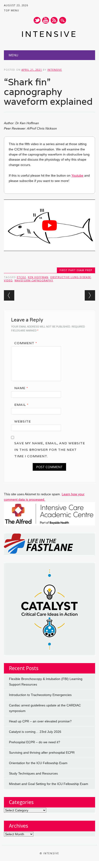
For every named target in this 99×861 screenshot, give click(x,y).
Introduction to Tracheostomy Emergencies (40, 695)
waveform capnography (34, 280)
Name (21, 388)
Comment (25, 343)
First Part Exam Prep (76, 270)
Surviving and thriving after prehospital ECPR (42, 752)
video (8, 280)
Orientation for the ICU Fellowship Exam (38, 763)
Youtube (45, 20)
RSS (54, 20)
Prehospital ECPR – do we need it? (34, 742)
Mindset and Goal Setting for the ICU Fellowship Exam (48, 784)
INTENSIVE (49, 34)
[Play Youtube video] (49, 225)
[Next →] (90, 295)
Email (21, 405)
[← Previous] (9, 295)
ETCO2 (21, 277)
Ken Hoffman (38, 277)
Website (22, 421)
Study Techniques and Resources (33, 773)
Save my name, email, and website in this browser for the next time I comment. (49, 449)
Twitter (37, 20)
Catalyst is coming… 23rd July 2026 (35, 732)
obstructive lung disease (70, 277)
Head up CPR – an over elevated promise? (40, 721)
